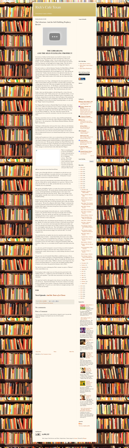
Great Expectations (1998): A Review (87, 248)
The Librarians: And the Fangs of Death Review (86, 256)
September (84, 267)
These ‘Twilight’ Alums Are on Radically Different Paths (86, 137)
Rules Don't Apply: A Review (85, 234)
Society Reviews (83, 140)
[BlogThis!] (53, 301)
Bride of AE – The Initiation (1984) (86, 148)
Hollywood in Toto (84, 135)
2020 (81, 179)
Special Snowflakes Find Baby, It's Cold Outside (86, 217)
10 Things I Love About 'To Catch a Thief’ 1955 (85, 103)
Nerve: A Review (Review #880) (86, 195)
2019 (81, 181)
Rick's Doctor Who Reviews (86, 68)
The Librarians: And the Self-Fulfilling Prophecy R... (87, 227)
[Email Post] (50, 301)
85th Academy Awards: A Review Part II (86, 318)
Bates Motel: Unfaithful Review (86, 212)
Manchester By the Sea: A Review (86, 200)
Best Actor (82, 120)
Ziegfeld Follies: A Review (87, 237)
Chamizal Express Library (86, 151)
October (83, 265)
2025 (81, 169)
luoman (75, 438)
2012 (81, 292)
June (83, 273)
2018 (81, 183)
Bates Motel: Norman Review (85, 207)
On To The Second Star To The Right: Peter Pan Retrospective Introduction (86, 410)
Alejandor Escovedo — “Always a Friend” (85, 132)
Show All (92, 155)
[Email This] (52, 301)
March (83, 279)
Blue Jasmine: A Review (86, 242)
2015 (81, 286)
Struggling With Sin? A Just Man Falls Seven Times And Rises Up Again (86, 143)
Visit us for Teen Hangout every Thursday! (85, 153)
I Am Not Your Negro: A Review (86, 239)
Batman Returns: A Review (87, 215)
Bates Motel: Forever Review (87, 209)
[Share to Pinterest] (58, 301)
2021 (81, 177)
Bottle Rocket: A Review (89, 305)
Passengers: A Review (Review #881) (86, 192)
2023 (81, 173)
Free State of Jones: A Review (86, 251)
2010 (81, 296)
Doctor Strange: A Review (86, 254)
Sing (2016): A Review (86, 220)
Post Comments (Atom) (46, 354)
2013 (81, 290)
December (84, 189)
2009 (81, 298)
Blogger (84, 438)
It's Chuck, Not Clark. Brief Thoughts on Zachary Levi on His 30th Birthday (86, 356)
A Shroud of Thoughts (85, 116)
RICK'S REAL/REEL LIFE (86, 101)
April (83, 277)
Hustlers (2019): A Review (89, 328)
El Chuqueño (83, 131)
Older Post (71, 351)
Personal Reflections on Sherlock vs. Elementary (89, 383)
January (83, 283)
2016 (81, 187)
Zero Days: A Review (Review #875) (85, 223)
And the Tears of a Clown (56, 295)
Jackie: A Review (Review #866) (86, 260)
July (83, 271)
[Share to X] (55, 301)
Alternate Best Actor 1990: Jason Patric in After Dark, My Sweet (86, 122)
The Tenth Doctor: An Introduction (88, 369)
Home (55, 351)
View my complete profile (84, 425)
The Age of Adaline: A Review (88, 397)
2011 (81, 294)
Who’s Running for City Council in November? (85, 128)
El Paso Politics (83, 126)
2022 (81, 175)
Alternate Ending (84, 146)
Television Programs (43, 303)
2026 (81, 167)
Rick (81, 424)
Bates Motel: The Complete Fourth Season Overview (87, 203)
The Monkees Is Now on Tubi (86, 117)
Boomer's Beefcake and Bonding (85, 107)
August (83, 269)
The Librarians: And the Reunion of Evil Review (87, 230)
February (84, 281)
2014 (81, 288)
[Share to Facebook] (56, 301)
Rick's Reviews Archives (85, 63)
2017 (81, 185)
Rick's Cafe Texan (48, 7)
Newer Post (38, 351)
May (83, 275)
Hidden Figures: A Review (87, 198)
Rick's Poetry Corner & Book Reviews (86, 66)
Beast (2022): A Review (89, 340)
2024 (81, 171)
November (84, 263)
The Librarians (50, 303)
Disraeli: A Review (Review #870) (87, 244)
